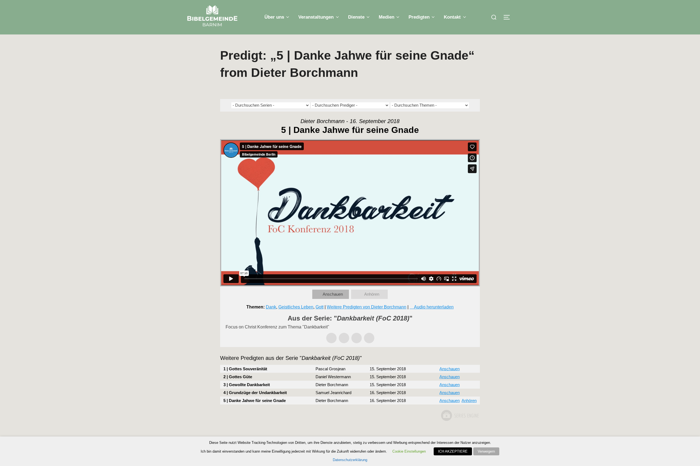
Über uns (274, 17)
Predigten (419, 17)
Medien (386, 17)
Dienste (356, 17)
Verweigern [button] (486, 451)
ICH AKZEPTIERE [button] (453, 451)
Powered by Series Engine (459, 415)
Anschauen (333, 294)
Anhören (371, 294)
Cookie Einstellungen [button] (409, 451)
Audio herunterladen (434, 307)
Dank (271, 307)
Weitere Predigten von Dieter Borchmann (366, 307)
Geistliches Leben (295, 307)
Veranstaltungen (316, 17)
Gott (319, 307)
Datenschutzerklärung (350, 460)
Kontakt (452, 17)
